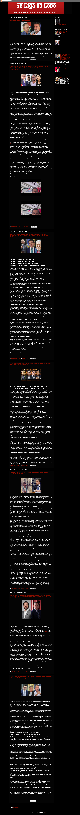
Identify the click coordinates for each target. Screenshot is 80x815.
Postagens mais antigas (46, 805)
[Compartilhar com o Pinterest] (35, 59)
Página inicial (24, 805)
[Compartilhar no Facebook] (34, 59)
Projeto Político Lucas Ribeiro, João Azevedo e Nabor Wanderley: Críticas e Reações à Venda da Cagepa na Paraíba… (31, 677)
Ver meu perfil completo (60, 26)
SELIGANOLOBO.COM (61, 24)
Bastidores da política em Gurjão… (20, 20)
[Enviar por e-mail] (31, 59)
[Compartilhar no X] (33, 59)
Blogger (46, 812)
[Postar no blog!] (32, 59)
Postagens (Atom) (17, 807)
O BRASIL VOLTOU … (64, 77)
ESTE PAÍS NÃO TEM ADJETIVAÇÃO (64, 68)
